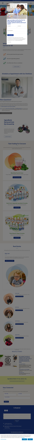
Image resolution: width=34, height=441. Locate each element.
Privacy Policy (9, 40)
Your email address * (10, 30)
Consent (24, 439)
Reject (30, 439)
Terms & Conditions (21, 39)
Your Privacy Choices (3, 439)
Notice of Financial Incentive (19, 40)
